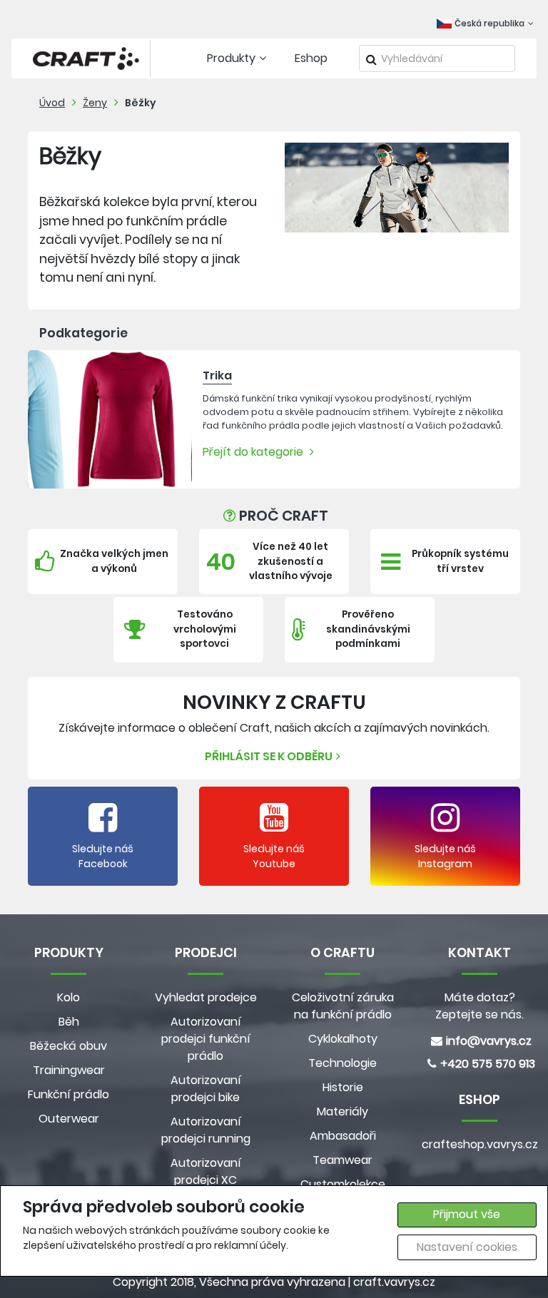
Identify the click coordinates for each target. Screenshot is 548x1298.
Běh (69, 1021)
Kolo (68, 997)
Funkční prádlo (68, 1094)
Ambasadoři (343, 1136)
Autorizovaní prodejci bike (206, 1088)
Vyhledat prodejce (206, 997)
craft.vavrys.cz (394, 1282)
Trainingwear (69, 1070)
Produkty (231, 58)
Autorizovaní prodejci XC (206, 1171)
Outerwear (69, 1118)
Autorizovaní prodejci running (205, 1130)
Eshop (311, 58)
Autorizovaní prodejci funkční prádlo (205, 1038)
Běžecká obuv (68, 1046)
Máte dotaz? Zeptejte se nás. (479, 1006)
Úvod (52, 103)
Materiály (342, 1111)
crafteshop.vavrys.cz (479, 1144)
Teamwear (342, 1160)
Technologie (342, 1063)
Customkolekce (342, 1184)
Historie (343, 1087)
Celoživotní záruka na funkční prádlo (343, 1006)
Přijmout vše (466, 1214)
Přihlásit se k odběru (269, 756)
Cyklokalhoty (342, 1039)
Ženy (95, 103)
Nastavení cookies (467, 1247)
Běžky (140, 103)
